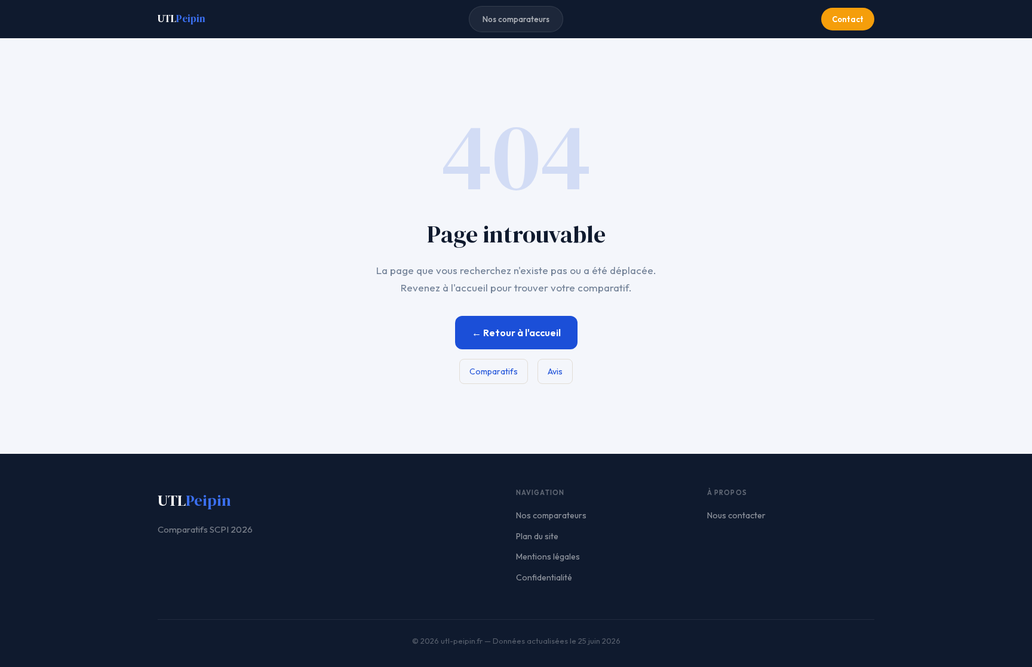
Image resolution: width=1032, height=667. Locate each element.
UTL (181, 18)
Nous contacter (736, 515)
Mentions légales (548, 556)
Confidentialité (544, 577)
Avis (555, 371)
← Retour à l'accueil (516, 333)
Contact (848, 19)
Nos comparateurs (516, 19)
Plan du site (537, 536)
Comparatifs (493, 371)
